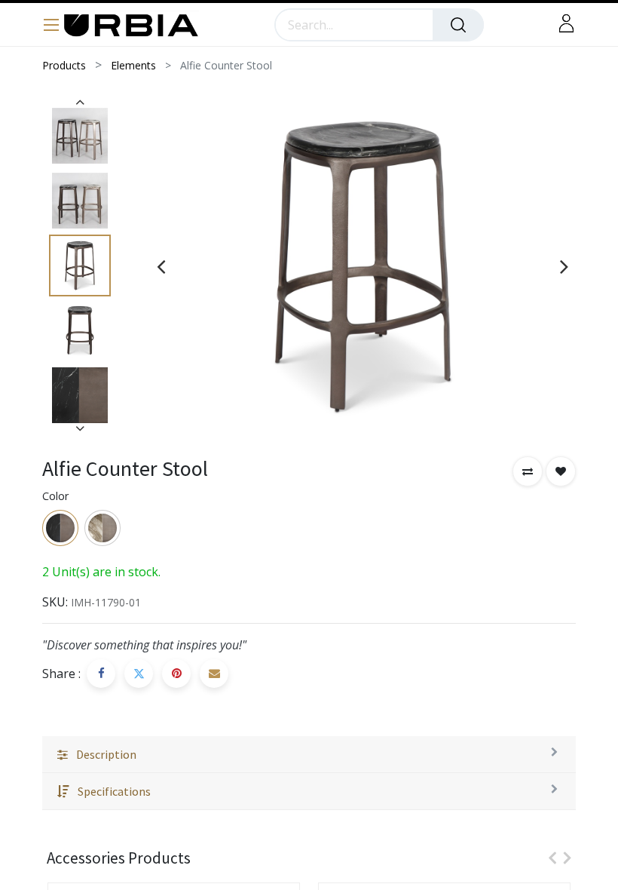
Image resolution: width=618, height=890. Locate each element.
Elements (133, 65)
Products (64, 65)
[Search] (458, 25)
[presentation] (161, 266)
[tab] (309, 754)
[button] (527, 471)
